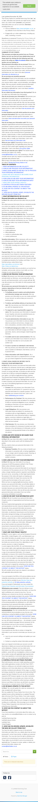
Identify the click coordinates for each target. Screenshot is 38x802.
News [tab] (6, 756)
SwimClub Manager (22, 796)
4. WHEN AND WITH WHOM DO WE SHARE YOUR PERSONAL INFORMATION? (17, 175)
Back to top (19, 792)
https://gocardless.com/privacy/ (11, 264)
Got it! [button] (29, 6)
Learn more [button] (6, 9)
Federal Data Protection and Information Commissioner (17, 586)
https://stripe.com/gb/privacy (10, 266)
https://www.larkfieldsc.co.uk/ (25, 28)
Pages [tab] (14, 756)
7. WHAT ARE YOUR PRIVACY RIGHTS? (14, 182)
